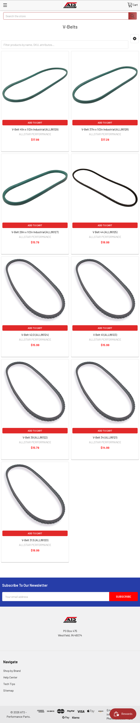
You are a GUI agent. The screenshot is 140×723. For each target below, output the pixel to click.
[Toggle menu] (5, 5)
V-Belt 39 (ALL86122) (35, 437)
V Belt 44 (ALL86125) (105, 232)
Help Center (10, 677)
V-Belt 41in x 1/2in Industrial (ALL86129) (35, 129)
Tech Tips (9, 684)
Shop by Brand (12, 670)
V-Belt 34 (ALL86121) (105, 437)
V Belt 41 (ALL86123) (105, 334)
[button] (135, 38)
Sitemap (8, 690)
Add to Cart (35, 122)
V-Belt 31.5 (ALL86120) (35, 540)
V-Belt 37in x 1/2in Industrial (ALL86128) (105, 129)
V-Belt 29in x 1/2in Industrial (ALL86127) (35, 232)
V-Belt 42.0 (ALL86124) (35, 334)
